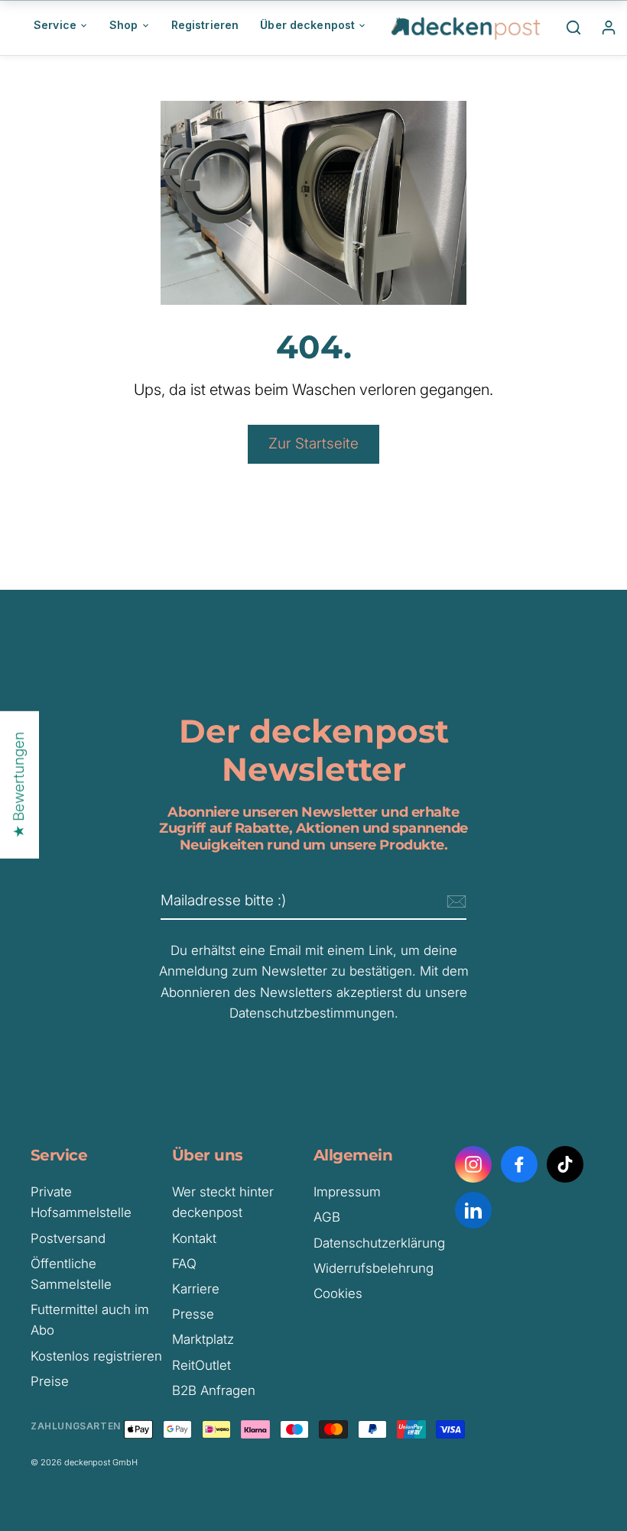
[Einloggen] (608, 27)
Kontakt (194, 1238)
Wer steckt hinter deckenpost (223, 1202)
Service (55, 24)
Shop (123, 24)
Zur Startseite (313, 443)
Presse (193, 1314)
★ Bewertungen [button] (19, 785)
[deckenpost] (466, 27)
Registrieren (205, 24)
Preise (50, 1381)
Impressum (347, 1191)
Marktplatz (203, 1339)
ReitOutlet (201, 1365)
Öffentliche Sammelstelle (71, 1274)
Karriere (195, 1288)
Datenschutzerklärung (379, 1243)
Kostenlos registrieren (96, 1356)
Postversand (68, 1238)
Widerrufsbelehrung (374, 1268)
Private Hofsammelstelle (81, 1202)
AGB (327, 1217)
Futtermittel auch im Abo (90, 1320)
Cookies (338, 1293)
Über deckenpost (307, 24)
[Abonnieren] (454, 901)
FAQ (184, 1263)
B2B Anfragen (213, 1390)
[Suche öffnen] (573, 27)
